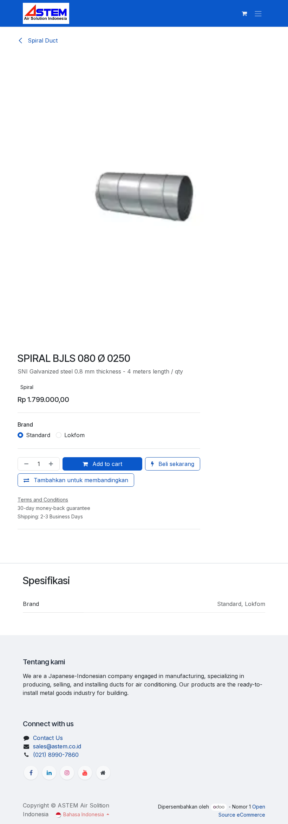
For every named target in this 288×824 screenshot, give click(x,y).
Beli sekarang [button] (175, 463)
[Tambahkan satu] (52, 464)
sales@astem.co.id (57, 746)
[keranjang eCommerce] (244, 13)
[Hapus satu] (25, 464)
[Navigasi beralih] (258, 13)
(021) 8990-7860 (56, 754)
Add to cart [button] (106, 463)
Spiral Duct (42, 40)
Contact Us (48, 737)
